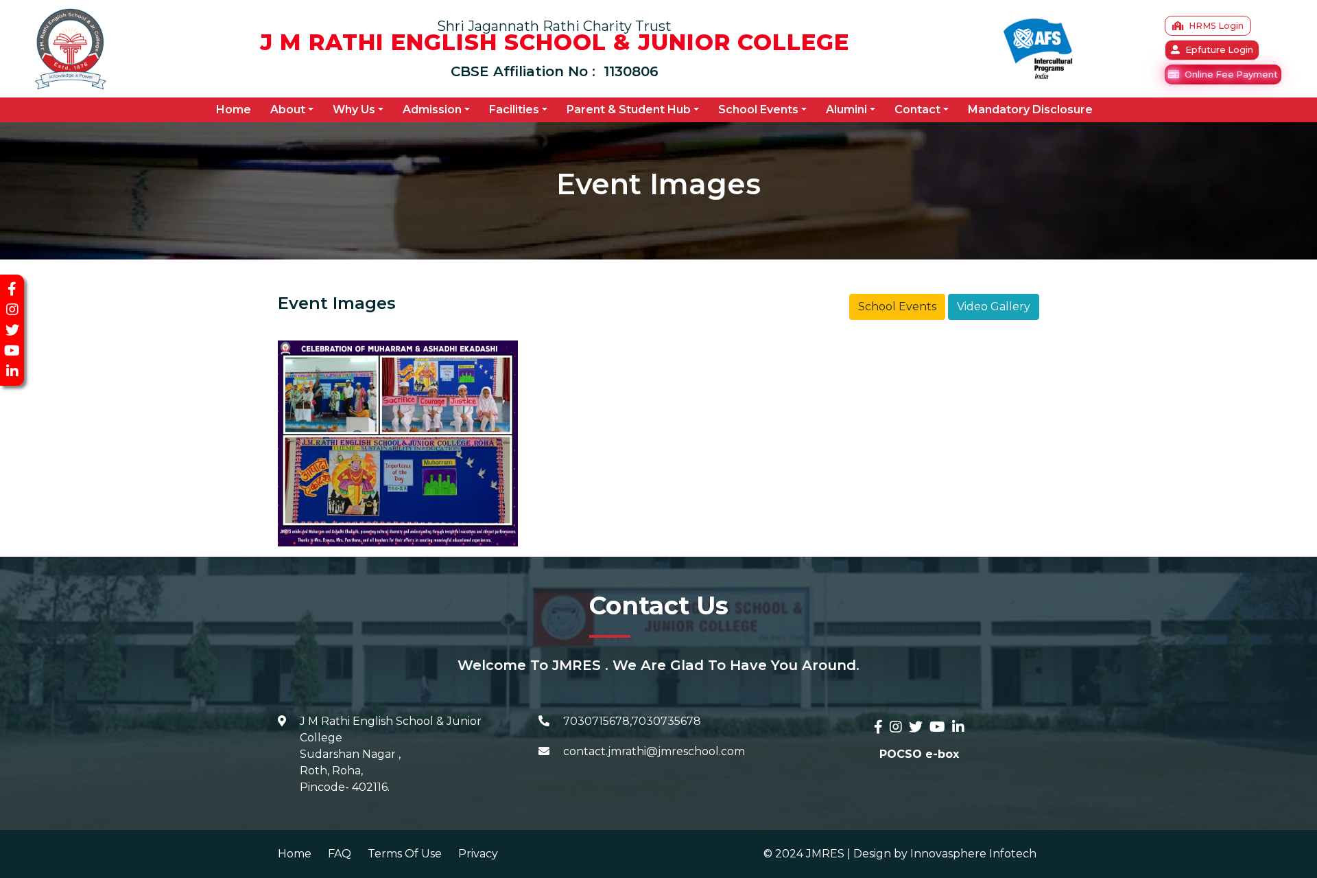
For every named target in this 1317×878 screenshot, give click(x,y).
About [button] (287, 109)
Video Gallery (993, 306)
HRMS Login (1216, 26)
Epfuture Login (1219, 50)
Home (236, 109)
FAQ (339, 853)
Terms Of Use (405, 853)
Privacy (478, 853)
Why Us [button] (354, 109)
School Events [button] (758, 109)
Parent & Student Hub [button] (629, 109)
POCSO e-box (919, 754)
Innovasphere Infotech (971, 853)
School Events (897, 306)
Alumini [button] (846, 109)
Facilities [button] (514, 109)
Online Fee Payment (1231, 74)
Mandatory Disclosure (1030, 109)
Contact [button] (917, 109)
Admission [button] (432, 109)
